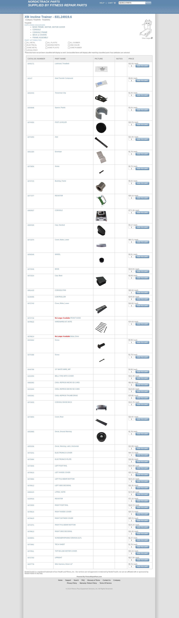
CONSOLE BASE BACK (63, 402)
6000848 (31, 108)
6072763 (31, 558)
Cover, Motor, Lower (62, 240)
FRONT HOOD (75, 318)
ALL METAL (31, 43)
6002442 (31, 93)
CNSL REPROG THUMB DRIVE (66, 396)
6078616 (31, 512)
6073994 (31, 479)
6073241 (31, 453)
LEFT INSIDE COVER (62, 472)
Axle (56, 137)
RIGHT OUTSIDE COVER (64, 518)
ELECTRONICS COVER (63, 453)
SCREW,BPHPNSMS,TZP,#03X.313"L (68, 538)
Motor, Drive (74, 336)
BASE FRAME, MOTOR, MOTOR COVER (48, 27)
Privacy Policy (72, 583)
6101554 (31, 376)
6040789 (31, 369)
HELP (102, 3)
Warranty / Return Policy (88, 583)
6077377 (31, 196)
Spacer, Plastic (60, 108)
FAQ (83, 580)
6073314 (31, 276)
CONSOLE (36, 30)
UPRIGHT (58, 558)
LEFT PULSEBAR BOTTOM (65, 479)
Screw (57, 166)
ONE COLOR (75, 45)
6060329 (31, 225)
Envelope (58, 152)
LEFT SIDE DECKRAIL (63, 485)
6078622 (31, 322)
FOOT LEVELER (61, 122)
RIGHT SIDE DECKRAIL (63, 531)
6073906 (31, 466)
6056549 (31, 254)
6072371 (31, 525)
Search (76, 580)
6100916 (31, 499)
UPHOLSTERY (32, 50)
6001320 (31, 152)
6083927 (31, 210)
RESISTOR (59, 196)
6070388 (31, 355)
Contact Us (107, 580)
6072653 (31, 402)
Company (116, 580)
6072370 (31, 240)
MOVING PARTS (53, 45)
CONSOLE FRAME (39, 32)
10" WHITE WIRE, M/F (62, 369)
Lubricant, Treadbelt (62, 63)
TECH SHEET (60, 544)
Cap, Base (58, 276)
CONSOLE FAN (60, 290)
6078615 (31, 518)
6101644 (31, 389)
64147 (30, 78)
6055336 (31, 446)
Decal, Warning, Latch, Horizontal (67, 446)
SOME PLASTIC (53, 48)
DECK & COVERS (39, 35)
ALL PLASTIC (52, 43)
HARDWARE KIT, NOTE (63, 322)
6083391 (31, 396)
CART (110, 3)
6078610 (31, 472)
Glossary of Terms (93, 580)
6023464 (31, 340)
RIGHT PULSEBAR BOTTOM (65, 525)
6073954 (31, 417)
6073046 (31, 269)
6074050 (31, 122)
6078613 (31, 531)
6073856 (31, 166)
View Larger (146, 38)
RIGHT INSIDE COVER (63, 512)
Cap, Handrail (60, 225)
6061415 (31, 290)
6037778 (31, 564)
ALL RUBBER (75, 43)
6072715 (31, 181)
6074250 (31, 137)
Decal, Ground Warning (63, 431)
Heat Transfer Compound (64, 78)
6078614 (31, 336)
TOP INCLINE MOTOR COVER (66, 551)
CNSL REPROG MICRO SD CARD (67, 382)
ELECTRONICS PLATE (63, 459)
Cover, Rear (59, 417)
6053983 (31, 432)
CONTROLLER (60, 297)
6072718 (31, 318)
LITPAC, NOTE (60, 492)
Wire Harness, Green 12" (64, 564)
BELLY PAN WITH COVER (64, 376)
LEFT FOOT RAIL (61, 466)
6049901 (31, 538)
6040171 (31, 64)
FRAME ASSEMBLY (40, 38)
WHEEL (58, 254)
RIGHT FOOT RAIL (61, 505)
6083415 (31, 492)
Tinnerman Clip (60, 93)
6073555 (31, 505)
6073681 (31, 545)
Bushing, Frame (60, 181)
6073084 (31, 459)
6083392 (31, 383)
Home (60, 580)
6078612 (31, 486)
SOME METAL (32, 48)
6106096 (31, 297)
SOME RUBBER (76, 48)
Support (68, 580)
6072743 (31, 303)
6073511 (31, 551)
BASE (57, 269)
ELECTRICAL (32, 45)
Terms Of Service (106, 583)
